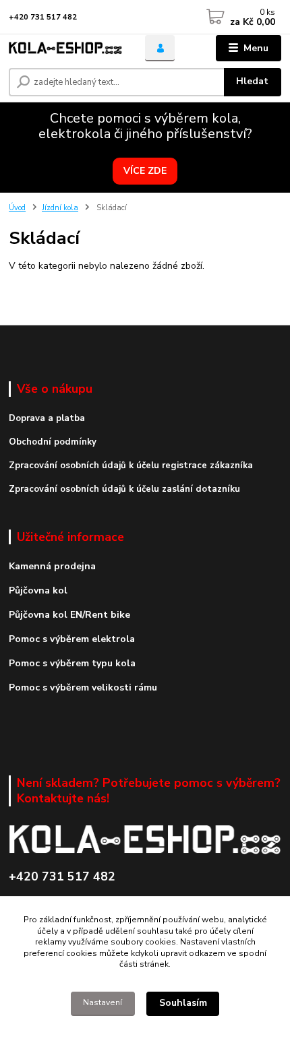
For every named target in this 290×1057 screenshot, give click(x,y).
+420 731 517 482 (43, 17)
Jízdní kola (60, 208)
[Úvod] (65, 48)
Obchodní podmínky (52, 442)
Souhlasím (183, 1002)
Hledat (252, 81)
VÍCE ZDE (145, 170)
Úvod (17, 208)
